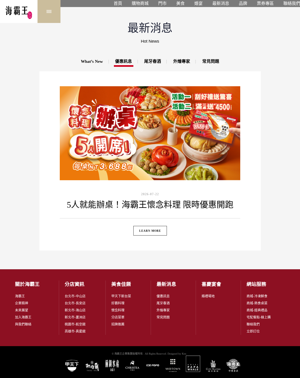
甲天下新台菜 (121, 296)
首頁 (118, 3)
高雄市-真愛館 (75, 331)
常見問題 (163, 317)
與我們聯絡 (23, 324)
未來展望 (21, 310)
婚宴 (198, 3)
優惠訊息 (163, 296)
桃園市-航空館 (75, 324)
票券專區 (265, 3)
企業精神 (21, 303)
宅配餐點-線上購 (259, 317)
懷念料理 (117, 310)
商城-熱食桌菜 (257, 303)
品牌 (243, 3)
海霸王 (20, 296)
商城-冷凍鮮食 (257, 296)
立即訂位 (253, 331)
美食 (180, 3)
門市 (162, 3)
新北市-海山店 (75, 310)
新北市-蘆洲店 (75, 317)
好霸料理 (117, 303)
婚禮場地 (208, 296)
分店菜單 (117, 317)
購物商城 (140, 3)
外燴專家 (163, 310)
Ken (184, 353)
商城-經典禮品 (257, 310)
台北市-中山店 (75, 296)
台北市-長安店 (75, 303)
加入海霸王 (23, 317)
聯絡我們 (253, 324)
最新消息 (220, 3)
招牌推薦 (117, 324)
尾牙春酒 (163, 303)
